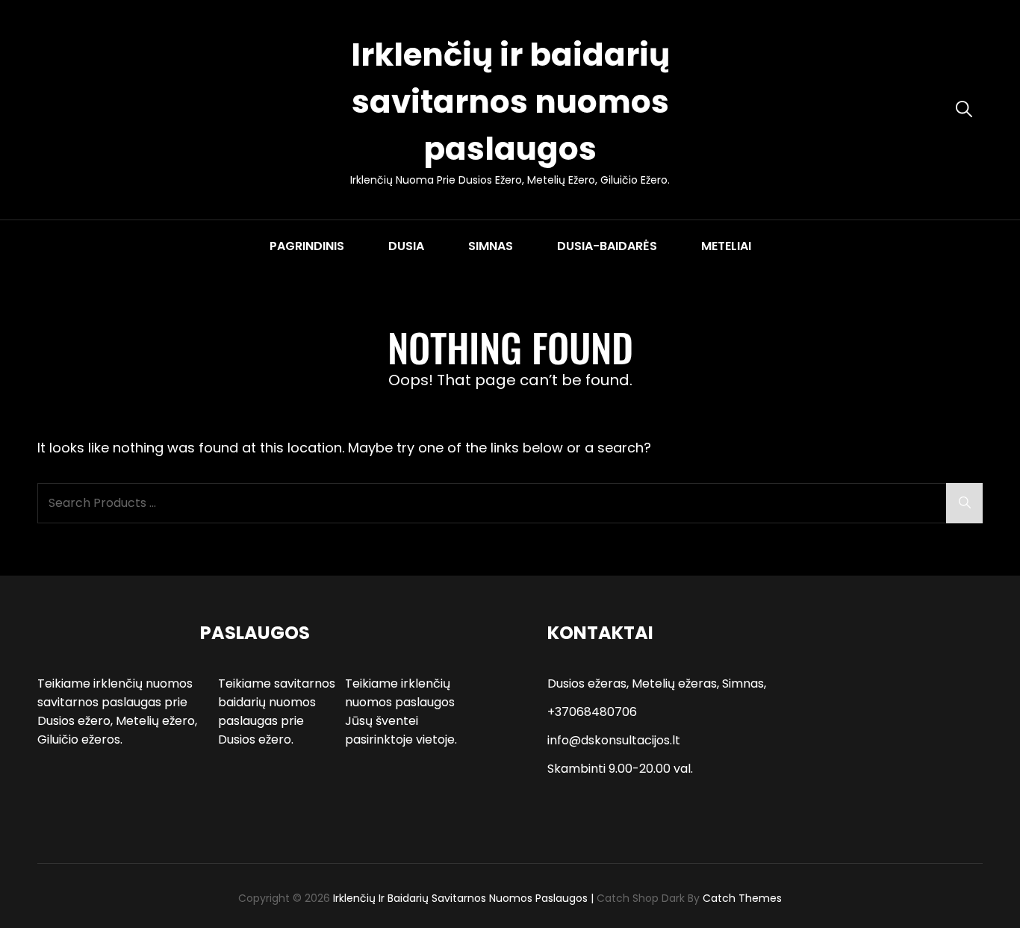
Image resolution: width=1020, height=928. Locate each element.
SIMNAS (490, 246)
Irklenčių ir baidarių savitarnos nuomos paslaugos (510, 102)
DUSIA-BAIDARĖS (607, 246)
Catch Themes (742, 898)
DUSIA (406, 246)
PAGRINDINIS (307, 246)
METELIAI (726, 246)
